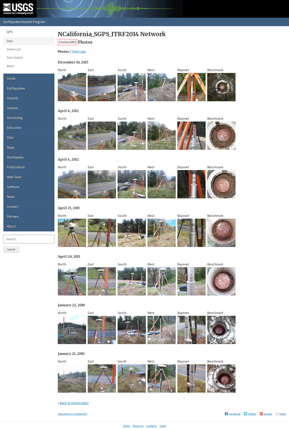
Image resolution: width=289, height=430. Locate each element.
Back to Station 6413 (74, 403)
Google (268, 414)
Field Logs (79, 51)
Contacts (151, 426)
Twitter (252, 414)
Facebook (235, 414)
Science (12, 108)
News (11, 196)
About (10, 66)
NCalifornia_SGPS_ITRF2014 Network (112, 34)
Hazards (12, 98)
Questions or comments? (72, 414)
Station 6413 (67, 42)
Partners (13, 216)
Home (11, 78)
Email (283, 414)
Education (14, 127)
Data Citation (15, 57)
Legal (163, 426)
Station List (14, 49)
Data (10, 41)
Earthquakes (16, 88)
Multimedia (15, 157)
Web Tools (14, 177)
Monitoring (14, 118)
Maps (10, 147)
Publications (16, 167)
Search (11, 249)
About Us (138, 426)
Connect (13, 206)
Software (13, 187)
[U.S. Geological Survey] (18, 9)
